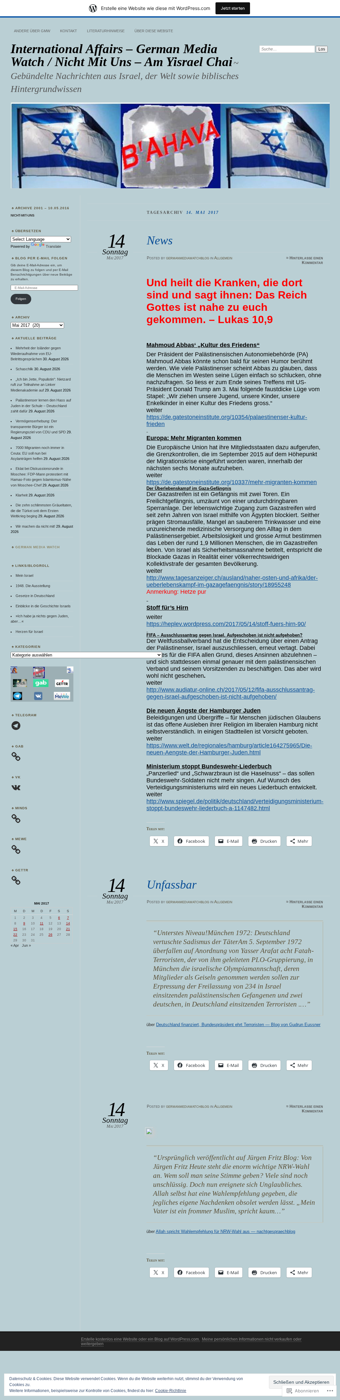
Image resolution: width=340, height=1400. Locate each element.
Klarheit (22, 495)
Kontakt (68, 31)
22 (15, 934)
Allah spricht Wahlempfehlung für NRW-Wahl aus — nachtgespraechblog (225, 1231)
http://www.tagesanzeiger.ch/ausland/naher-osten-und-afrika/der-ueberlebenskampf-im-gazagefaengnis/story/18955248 (232, 581)
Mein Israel (24, 575)
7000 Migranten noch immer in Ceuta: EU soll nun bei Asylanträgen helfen (37, 453)
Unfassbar (172, 884)
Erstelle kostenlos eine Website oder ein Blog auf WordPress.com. (140, 1339)
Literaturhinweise (106, 31)
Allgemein (223, 258)
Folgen (21, 299)
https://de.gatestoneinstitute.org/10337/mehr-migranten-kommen (231, 482)
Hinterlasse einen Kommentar (306, 260)
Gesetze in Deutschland (35, 596)
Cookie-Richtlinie (170, 1390)
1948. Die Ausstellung (33, 586)
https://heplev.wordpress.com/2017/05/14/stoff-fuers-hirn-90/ (226, 624)
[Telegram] (16, 725)
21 (68, 929)
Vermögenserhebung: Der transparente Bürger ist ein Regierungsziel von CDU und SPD (38, 426)
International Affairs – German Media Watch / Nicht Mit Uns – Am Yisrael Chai (121, 55)
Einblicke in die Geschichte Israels (43, 606)
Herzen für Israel (29, 632)
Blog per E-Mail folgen (41, 258)
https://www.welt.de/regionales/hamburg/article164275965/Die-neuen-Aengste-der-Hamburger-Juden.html (229, 749)
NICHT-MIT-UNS (23, 215)
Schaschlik (24, 369)
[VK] (16, 787)
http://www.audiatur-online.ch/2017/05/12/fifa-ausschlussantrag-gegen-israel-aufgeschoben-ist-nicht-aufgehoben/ (230, 693)
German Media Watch (37, 547)
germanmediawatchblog (187, 258)
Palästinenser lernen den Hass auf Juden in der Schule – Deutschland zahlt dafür (41, 405)
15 (15, 929)
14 (68, 923)
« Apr (15, 945)
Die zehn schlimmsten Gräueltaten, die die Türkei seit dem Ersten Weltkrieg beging (41, 510)
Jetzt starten (233, 8)
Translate (53, 246)
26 (50, 934)
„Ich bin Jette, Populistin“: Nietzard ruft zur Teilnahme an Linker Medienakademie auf (41, 384)
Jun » (26, 945)
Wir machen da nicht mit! (35, 526)
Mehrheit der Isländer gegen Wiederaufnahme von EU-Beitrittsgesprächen (36, 353)
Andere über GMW (32, 31)
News (160, 240)
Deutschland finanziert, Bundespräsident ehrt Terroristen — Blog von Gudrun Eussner (238, 1024)
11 (41, 923)
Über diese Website (153, 31)
